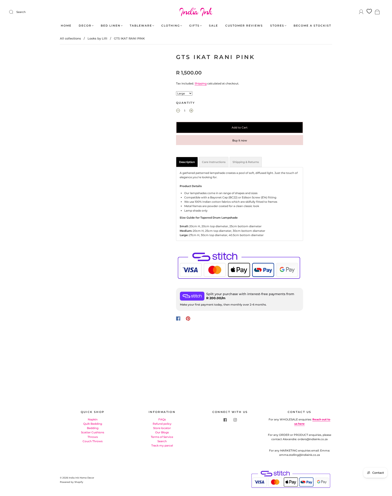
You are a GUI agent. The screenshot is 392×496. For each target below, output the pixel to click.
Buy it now (239, 140)
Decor (85, 25)
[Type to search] (184, 93)
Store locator (162, 428)
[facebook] (225, 420)
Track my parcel (162, 445)
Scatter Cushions (92, 432)
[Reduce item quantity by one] (178, 111)
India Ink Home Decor (81, 477)
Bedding (92, 428)
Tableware (141, 25)
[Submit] (14, 12)
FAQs (162, 419)
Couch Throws (93, 441)
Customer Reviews (244, 25)
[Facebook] (178, 318)
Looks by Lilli (97, 38)
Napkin (93, 419)
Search (21, 12)
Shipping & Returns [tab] (246, 162)
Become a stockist (312, 25)
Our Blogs (162, 432)
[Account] (361, 12)
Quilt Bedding (92, 423)
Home (66, 25)
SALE (213, 25)
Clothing (170, 25)
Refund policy (162, 423)
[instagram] (235, 420)
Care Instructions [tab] (213, 162)
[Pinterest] (188, 318)
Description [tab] (187, 162)
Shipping (201, 83)
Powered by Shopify (71, 482)
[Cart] (377, 12)
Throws (93, 437)
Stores (277, 25)
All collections (70, 38)
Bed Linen (110, 25)
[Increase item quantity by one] (191, 111)
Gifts (194, 25)
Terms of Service (162, 437)
